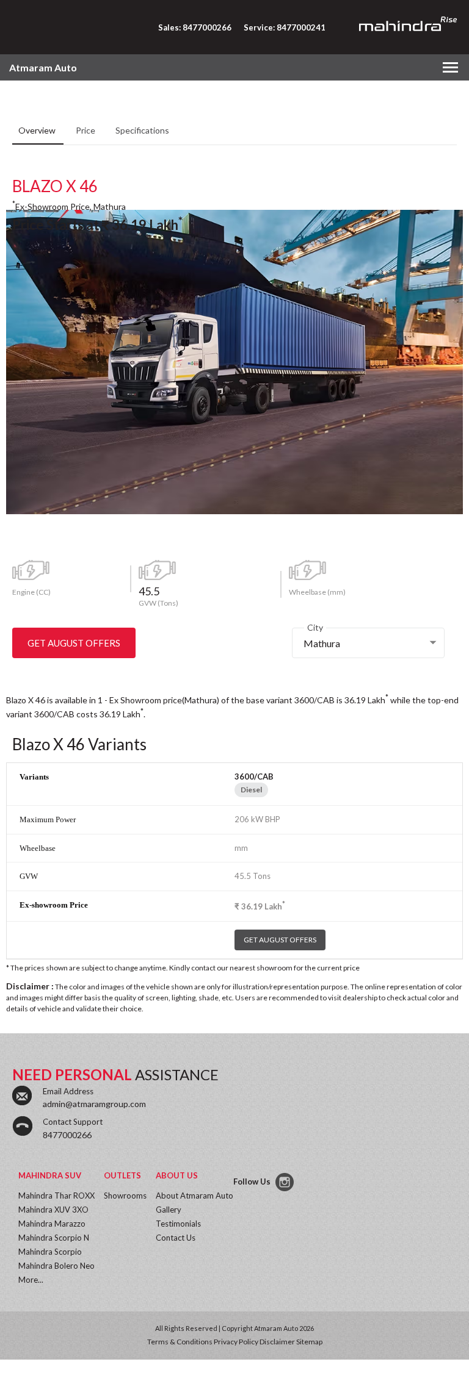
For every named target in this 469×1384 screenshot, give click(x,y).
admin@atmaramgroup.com (94, 1104)
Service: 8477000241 (284, 27)
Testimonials (178, 1223)
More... (30, 1280)
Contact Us (175, 1237)
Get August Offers (73, 642)
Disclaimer (277, 1341)
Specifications (142, 130)
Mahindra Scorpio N (53, 1237)
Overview (37, 130)
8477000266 (67, 1135)
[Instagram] (285, 1182)
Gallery (168, 1209)
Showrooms (125, 1195)
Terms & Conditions (180, 1341)
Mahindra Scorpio (50, 1252)
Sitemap (309, 1341)
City (315, 627)
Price (86, 130)
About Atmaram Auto (194, 1195)
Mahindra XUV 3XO (53, 1209)
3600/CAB (254, 776)
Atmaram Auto (43, 67)
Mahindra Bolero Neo (56, 1266)
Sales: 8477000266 (194, 27)
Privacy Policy (236, 1341)
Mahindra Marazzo (51, 1223)
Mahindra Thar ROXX (56, 1195)
